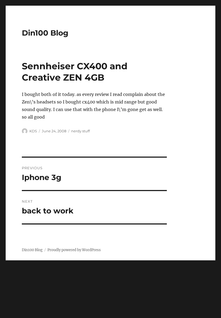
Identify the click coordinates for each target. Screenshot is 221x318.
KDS (33, 131)
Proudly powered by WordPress (74, 250)
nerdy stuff (80, 131)
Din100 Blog (45, 32)
